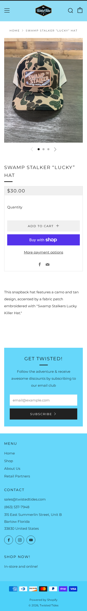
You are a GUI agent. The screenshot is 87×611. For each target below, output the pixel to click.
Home (15, 30)
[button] (39, 149)
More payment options (43, 252)
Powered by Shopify (43, 600)
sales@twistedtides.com (25, 499)
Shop (8, 461)
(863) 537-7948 (16, 507)
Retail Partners (17, 476)
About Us (12, 468)
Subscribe (41, 414)
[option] (43, 90)
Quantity (14, 207)
